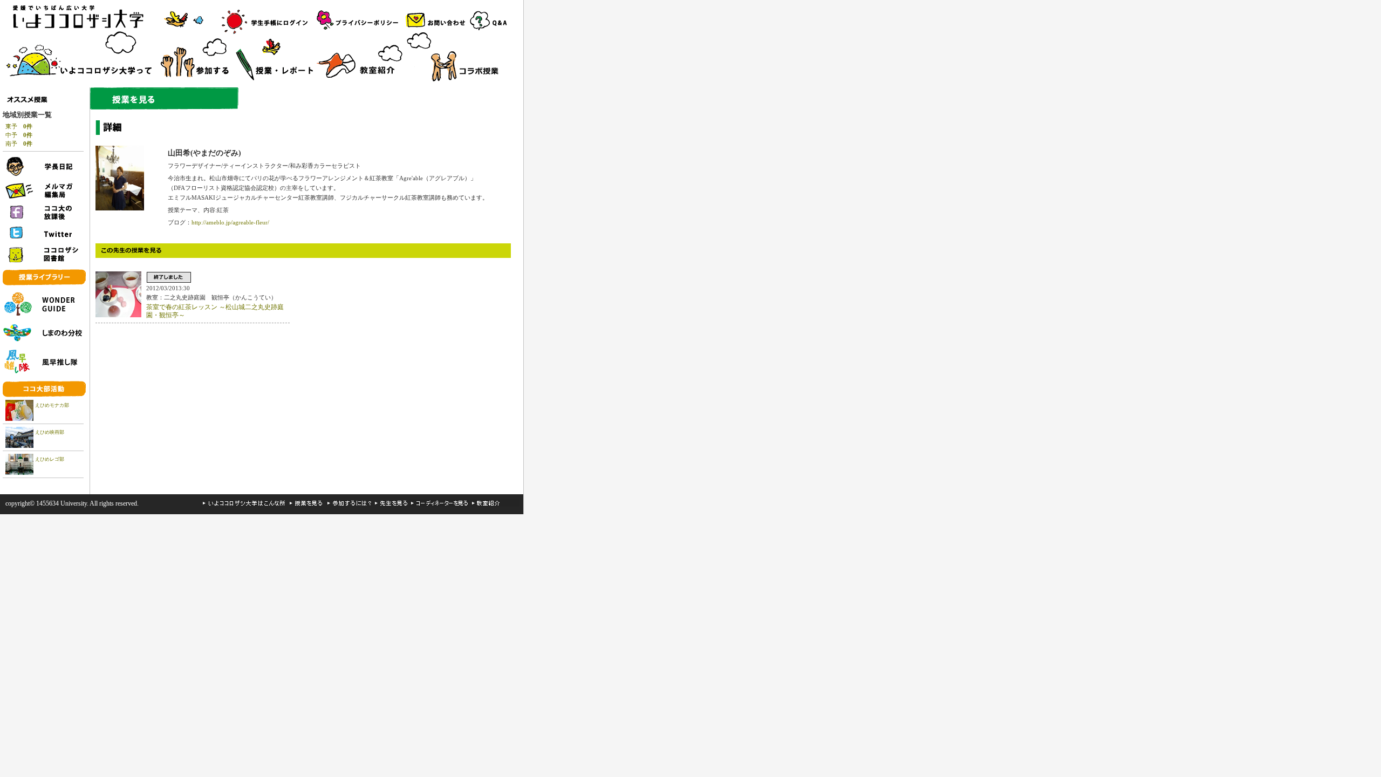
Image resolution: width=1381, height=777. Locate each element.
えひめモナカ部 (52, 405)
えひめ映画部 (49, 432)
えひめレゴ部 (49, 459)
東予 (18, 126)
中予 (18, 135)
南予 (18, 143)
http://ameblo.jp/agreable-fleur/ (230, 222)
